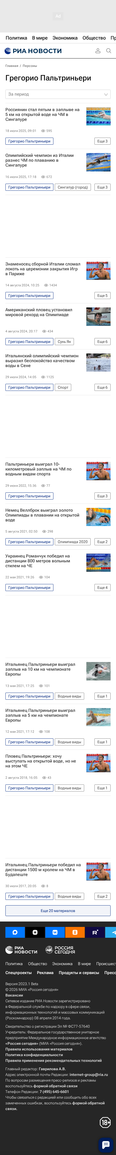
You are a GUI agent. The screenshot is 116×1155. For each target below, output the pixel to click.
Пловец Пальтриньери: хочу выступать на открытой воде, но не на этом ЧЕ (40, 761)
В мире (84, 963)
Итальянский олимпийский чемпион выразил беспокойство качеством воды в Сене (42, 360)
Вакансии (14, 995)
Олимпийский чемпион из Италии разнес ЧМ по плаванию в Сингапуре (39, 160)
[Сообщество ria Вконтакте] (55, 932)
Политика (14, 963)
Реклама (45, 972)
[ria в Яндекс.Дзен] (35, 932)
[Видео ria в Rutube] (95, 932)
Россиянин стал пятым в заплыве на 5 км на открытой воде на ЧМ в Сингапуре (42, 114)
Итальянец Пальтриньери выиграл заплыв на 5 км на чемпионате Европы (40, 715)
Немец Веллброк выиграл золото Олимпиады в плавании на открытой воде (42, 515)
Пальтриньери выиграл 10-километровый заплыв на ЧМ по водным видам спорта (38, 469)
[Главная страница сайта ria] (32, 51)
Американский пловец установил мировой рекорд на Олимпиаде (38, 312)
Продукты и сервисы (79, 972)
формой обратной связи (55, 1086)
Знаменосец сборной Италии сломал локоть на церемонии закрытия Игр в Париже (42, 269)
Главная (11, 66)
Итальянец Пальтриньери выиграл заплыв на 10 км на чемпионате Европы (40, 669)
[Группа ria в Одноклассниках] (75, 932)
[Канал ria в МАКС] (15, 932)
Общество (37, 963)
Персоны (30, 66)
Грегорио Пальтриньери (48, 77)
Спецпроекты (18, 972)
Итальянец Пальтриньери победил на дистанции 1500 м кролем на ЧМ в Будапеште (43, 869)
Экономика (62, 963)
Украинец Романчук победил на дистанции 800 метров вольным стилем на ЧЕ (37, 561)
